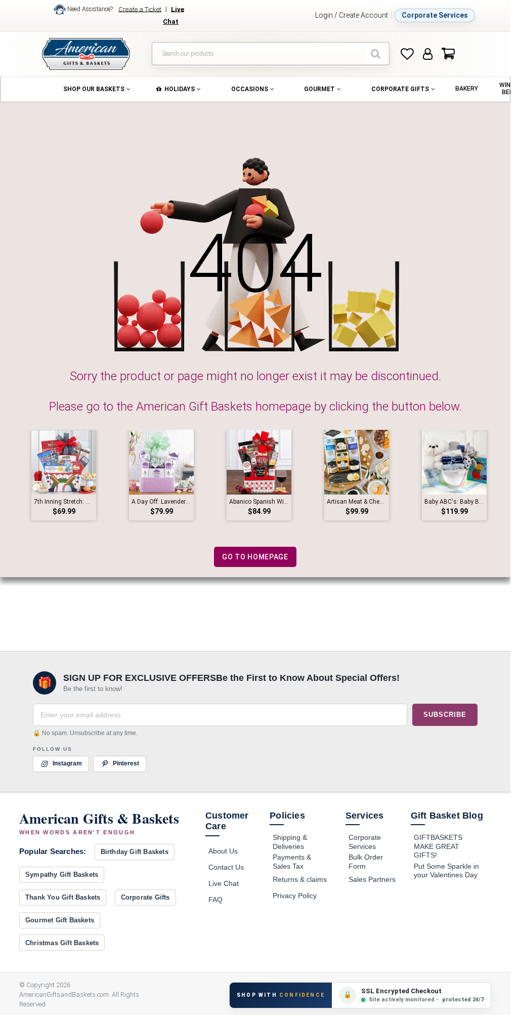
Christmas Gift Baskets (62, 943)
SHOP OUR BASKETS (93, 89)
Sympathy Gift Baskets (61, 874)
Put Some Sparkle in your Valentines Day (446, 870)
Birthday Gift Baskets (134, 852)
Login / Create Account (351, 15)
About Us (223, 851)
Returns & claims (300, 879)
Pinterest (126, 763)
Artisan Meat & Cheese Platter (356, 501)
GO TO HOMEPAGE (255, 557)
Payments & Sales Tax (292, 861)
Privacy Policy (295, 895)
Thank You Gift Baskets (62, 897)
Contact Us (226, 867)
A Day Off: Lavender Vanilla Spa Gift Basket (161, 501)
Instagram (67, 763)
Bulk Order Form (366, 861)
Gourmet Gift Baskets (59, 920)
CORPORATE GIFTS (400, 89)
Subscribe (444, 714)
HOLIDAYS (179, 89)
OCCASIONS (249, 89)
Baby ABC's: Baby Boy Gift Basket (454, 501)
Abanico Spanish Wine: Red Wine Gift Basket (259, 501)
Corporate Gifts (145, 897)
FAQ (215, 900)
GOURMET (319, 89)
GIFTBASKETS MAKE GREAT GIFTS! (438, 846)
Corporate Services (435, 15)
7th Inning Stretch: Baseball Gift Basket (64, 501)
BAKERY (466, 88)
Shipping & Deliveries (290, 841)
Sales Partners (372, 879)
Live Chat (223, 883)
